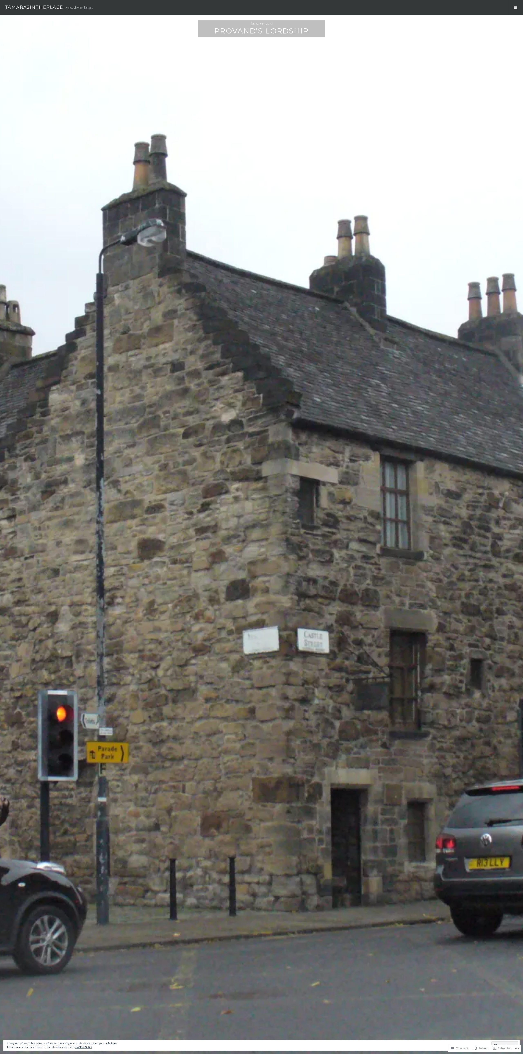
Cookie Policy (83, 1046)
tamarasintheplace (34, 7)
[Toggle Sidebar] (515, 7)
